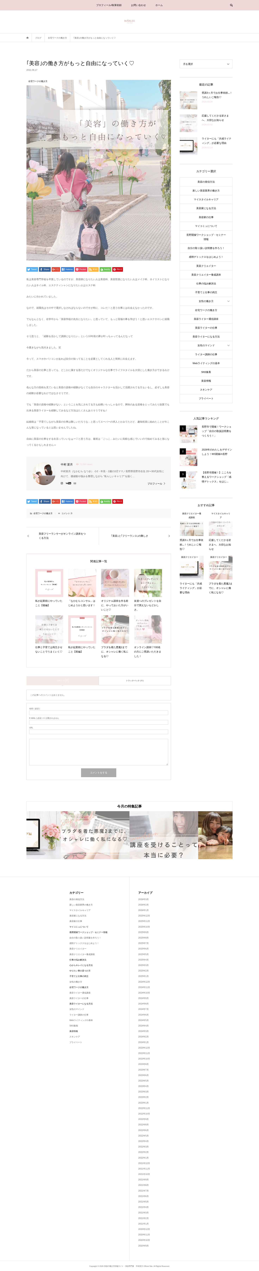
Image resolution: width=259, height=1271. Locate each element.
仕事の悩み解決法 (206, 283)
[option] (60, 835)
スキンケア (206, 389)
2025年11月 (144, 921)
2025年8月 (143, 938)
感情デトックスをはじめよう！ (206, 256)
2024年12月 (144, 982)
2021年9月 (143, 1179)
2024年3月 (143, 1031)
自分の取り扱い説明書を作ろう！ (206, 248)
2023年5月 (143, 1081)
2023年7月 (143, 1070)
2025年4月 (143, 960)
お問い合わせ (138, 5)
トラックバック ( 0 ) (135, 680)
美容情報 (206, 380)
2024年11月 (144, 987)
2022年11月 (144, 1108)
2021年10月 (144, 1174)
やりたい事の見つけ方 (80, 971)
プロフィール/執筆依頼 (109, 5)
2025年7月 (143, 943)
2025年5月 (143, 954)
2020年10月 (144, 1240)
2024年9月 (143, 998)
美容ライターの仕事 (206, 327)
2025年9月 (143, 932)
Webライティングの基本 (206, 363)
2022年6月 (143, 1130)
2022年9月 (143, 1119)
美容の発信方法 (206, 181)
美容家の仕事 (206, 217)
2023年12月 (144, 1048)
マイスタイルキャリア (206, 199)
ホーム (159, 5)
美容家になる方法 (206, 208)
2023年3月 (143, 1091)
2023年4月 (143, 1086)
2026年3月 (143, 899)
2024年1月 (143, 1042)
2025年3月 (143, 965)
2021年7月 (143, 1191)
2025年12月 (144, 916)
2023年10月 (144, 1058)
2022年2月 (143, 1152)
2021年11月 (144, 1169)
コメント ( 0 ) (63, 680)
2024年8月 (143, 1003)
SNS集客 (206, 372)
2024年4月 (143, 1026)
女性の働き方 (206, 301)
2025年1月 (143, 976)
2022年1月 (143, 1158)
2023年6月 (143, 1075)
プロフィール (154, 483)
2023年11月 (144, 1053)
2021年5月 (143, 1201)
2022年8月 (143, 1124)
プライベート (206, 398)
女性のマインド (206, 345)
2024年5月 (143, 1020)
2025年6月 (143, 948)
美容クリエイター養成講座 (206, 274)
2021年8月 (143, 1185)
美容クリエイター (206, 265)
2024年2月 (143, 1036)
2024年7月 (143, 1009)
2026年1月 (143, 910)
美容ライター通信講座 (206, 319)
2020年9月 (143, 1246)
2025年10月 (144, 927)
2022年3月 (143, 1146)
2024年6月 (143, 1015)
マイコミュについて (206, 226)
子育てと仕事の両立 (206, 292)
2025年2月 (143, 971)
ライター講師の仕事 (206, 354)
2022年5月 (143, 1136)
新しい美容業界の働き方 (206, 190)
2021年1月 (143, 1224)
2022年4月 (143, 1141)
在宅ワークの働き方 (43, 513)
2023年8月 (143, 1064)
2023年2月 (143, 1097)
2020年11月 (144, 1234)
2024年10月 (144, 993)
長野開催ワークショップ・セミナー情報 (206, 237)
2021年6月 (143, 1196)
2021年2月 (143, 1218)
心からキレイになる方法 (81, 965)
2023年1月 (143, 1103)
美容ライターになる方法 (206, 336)
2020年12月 (144, 1229)
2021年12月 (144, 1163)
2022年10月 (144, 1113)
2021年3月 (143, 1212)
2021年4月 (143, 1207)
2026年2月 (143, 905)
